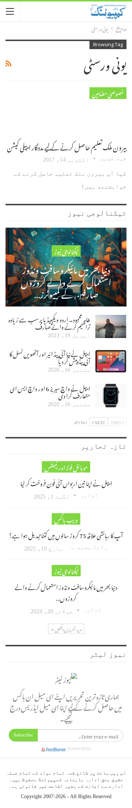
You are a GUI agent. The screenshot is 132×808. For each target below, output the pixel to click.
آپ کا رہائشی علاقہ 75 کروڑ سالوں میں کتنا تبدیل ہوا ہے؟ (66, 534)
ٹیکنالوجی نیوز (66, 251)
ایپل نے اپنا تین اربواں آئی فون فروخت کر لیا (66, 482)
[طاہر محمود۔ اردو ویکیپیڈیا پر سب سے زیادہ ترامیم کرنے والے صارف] (110, 326)
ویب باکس (66, 519)
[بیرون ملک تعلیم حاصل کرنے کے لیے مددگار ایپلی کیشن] (88, 111)
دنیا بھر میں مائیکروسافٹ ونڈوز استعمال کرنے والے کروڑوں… (66, 592)
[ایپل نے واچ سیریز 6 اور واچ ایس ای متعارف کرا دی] (110, 395)
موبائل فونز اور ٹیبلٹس (66, 467)
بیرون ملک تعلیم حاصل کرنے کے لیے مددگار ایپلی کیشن (66, 146)
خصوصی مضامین (108, 93)
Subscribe (23, 735)
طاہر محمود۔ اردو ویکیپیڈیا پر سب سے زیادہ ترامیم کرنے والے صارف (49, 322)
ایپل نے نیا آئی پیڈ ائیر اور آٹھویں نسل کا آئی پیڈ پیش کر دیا (49, 357)
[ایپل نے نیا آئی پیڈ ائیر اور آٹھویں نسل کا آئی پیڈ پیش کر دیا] (110, 361)
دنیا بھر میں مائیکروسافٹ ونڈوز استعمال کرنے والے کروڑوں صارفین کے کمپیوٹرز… (66, 280)
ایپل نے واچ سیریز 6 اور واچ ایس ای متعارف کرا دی (50, 391)
